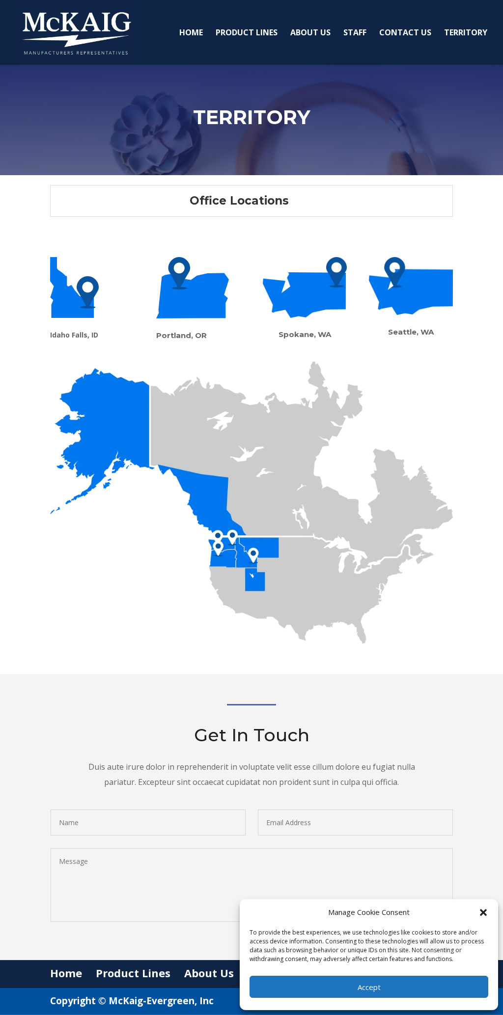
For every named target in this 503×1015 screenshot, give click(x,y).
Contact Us (405, 33)
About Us (310, 33)
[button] (483, 912)
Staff (354, 33)
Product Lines (247, 33)
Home (191, 33)
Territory (465, 33)
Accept (369, 987)
